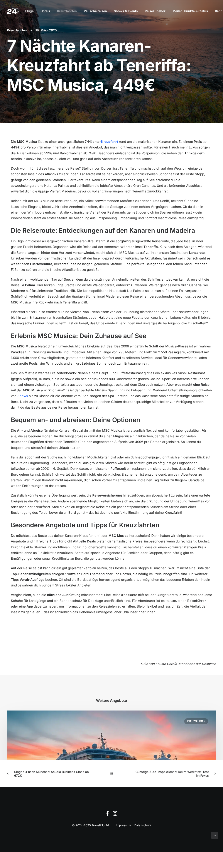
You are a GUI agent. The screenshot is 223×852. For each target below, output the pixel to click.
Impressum (123, 825)
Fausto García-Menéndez (175, 664)
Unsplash (209, 664)
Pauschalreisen (95, 11)
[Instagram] (115, 814)
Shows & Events (126, 11)
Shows (22, 396)
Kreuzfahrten (67, 11)
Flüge (29, 11)
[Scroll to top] (214, 835)
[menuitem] (29, 11)
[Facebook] (107, 814)
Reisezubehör (155, 11)
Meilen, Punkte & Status (190, 11)
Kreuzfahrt (109, 142)
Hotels (45, 11)
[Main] (111, 773)
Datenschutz (142, 825)
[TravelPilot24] (13, 11)
